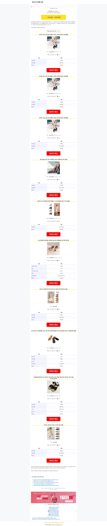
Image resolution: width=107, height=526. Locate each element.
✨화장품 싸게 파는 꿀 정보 (53, 507)
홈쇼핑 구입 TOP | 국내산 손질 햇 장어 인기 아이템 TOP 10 (46, 479)
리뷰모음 (53, 522)
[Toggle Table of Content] (58, 31)
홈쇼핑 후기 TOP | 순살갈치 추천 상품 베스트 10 (44, 481)
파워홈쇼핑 (57, 522)
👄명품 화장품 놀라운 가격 (53, 510)
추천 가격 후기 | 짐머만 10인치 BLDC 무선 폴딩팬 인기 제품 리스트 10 (44, 517)
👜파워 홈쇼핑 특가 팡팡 (53, 514)
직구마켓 (61, 522)
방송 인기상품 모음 (37, 2)
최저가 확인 (53, 70)
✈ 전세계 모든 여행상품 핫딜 (53, 515)
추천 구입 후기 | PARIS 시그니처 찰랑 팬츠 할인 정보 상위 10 (46, 482)
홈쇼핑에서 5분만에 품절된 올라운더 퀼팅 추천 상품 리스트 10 (46, 485)
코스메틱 (45, 522)
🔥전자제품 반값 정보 (53, 508)
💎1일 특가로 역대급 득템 (53, 513)
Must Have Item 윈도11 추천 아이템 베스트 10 (43, 484)
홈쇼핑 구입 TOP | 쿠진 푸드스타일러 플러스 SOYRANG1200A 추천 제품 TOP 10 (46, 519)
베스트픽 (49, 522)
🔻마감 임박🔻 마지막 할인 (53, 17)
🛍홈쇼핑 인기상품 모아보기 (53, 511)
